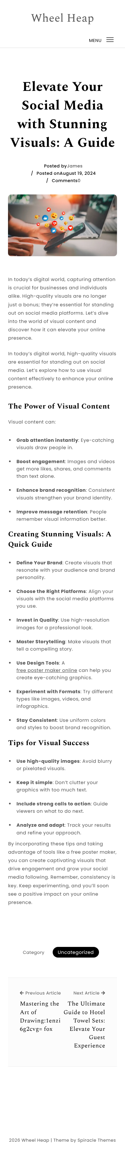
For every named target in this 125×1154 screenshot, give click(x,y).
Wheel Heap (62, 19)
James (75, 166)
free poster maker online (46, 670)
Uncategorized (76, 952)
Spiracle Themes (97, 1140)
